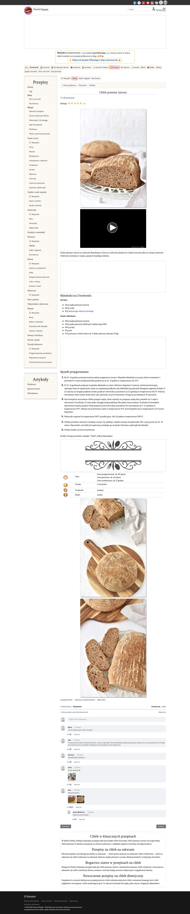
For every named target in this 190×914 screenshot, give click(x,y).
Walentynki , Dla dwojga (38, 120)
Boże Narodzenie (35, 125)
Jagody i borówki (31, 71)
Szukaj (30, 87)
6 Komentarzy (68, 98)
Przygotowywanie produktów (40, 353)
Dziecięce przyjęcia (36, 111)
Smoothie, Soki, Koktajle (38, 326)
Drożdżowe (33, 165)
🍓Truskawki (75, 67)
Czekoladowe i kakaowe (38, 161)
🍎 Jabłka (150, 67)
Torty (31, 147)
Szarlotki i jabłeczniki (37, 188)
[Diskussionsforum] (161, 4)
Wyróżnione (32, 393)
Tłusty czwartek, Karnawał (39, 134)
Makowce (33, 174)
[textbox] (116, 720)
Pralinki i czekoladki (36, 232)
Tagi (30, 91)
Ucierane (32, 179)
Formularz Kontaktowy (31, 901)
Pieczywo (31, 237)
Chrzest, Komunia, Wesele (39, 116)
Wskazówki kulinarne (37, 358)
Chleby (32, 246)
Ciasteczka (31, 210)
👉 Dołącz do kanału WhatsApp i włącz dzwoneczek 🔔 (95, 60)
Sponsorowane (33, 389)
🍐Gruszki (135, 67)
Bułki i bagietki (35, 250)
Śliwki (143, 67)
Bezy (31, 219)
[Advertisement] (95, 31)
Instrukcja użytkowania (31, 904)
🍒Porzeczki (44, 67)
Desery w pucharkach (37, 268)
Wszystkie (35, 143)
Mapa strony (74, 901)
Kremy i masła (33, 340)
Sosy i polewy (33, 299)
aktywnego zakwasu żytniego (81, 311)
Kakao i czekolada (36, 322)
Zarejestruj (155, 707)
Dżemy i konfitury (35, 335)
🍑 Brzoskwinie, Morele (59, 67)
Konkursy (31, 384)
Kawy (31, 317)
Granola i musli (35, 286)
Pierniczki (33, 223)
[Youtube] (148, 2)
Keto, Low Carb (44, 71)
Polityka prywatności (60, 901)
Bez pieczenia (56, 71)
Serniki (32, 170)
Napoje (30, 308)
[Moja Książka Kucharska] (165, 4)
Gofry (31, 273)
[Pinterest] (143, 2)
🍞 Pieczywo (114, 67)
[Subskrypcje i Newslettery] (156, 4)
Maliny (158, 67)
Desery (30, 259)
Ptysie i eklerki (35, 201)
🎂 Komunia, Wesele (100, 67)
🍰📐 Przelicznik (31, 67)
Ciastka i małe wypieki (36, 192)
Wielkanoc (33, 129)
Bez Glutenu (125, 67)
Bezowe (32, 152)
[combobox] (138, 9)
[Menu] (164, 9)
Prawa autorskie (46, 901)
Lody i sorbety (34, 282)
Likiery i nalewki (35, 331)
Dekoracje (31, 290)
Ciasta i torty (32, 138)
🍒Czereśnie (86, 67)
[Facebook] (135, 2)
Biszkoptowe (34, 156)
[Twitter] (139, 2)
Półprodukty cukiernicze (37, 304)
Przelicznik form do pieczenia (40, 362)
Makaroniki (33, 228)
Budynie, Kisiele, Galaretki (39, 277)
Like (68, 734)
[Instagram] (152, 2)
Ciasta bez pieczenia (37, 183)
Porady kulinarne (34, 344)
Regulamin (77, 707)
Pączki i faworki (35, 205)
